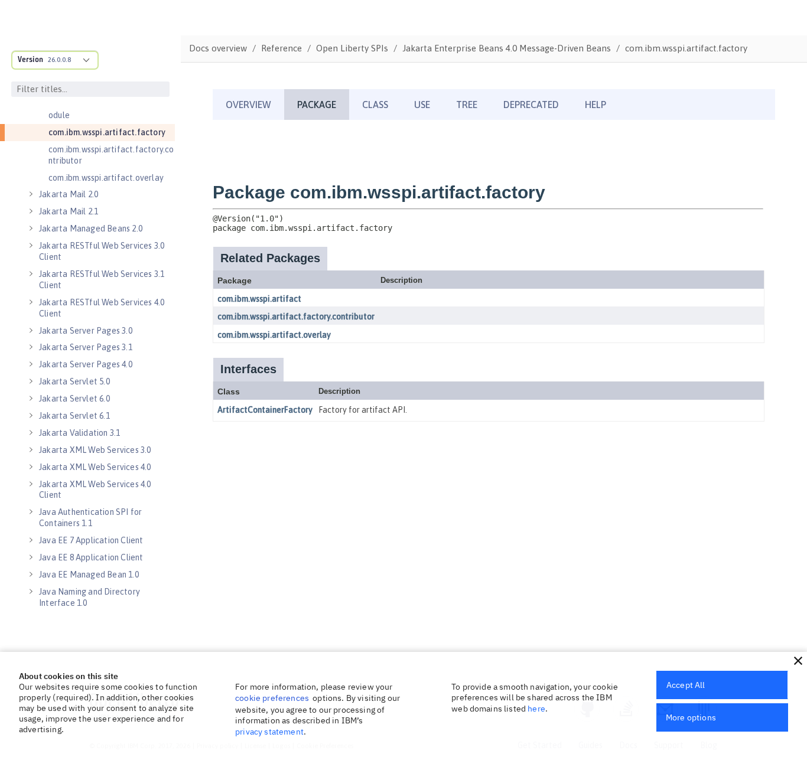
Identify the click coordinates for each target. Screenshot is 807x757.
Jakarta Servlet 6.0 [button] (74, 398)
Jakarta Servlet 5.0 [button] (74, 381)
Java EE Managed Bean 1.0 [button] (89, 574)
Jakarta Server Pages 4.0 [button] (85, 364)
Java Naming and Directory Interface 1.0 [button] (89, 597)
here (536, 708)
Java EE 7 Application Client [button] (91, 540)
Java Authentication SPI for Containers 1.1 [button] (90, 517)
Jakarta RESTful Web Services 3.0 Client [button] (101, 251)
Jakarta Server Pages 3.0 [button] (85, 330)
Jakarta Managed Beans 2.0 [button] (90, 228)
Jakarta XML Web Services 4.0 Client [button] (95, 489)
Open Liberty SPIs (352, 48)
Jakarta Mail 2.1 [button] (68, 211)
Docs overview (218, 48)
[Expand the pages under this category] (30, 194)
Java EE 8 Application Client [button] (91, 557)
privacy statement (269, 731)
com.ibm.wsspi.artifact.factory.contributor (111, 155)
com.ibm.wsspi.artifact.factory (106, 132)
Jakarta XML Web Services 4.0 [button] (95, 467)
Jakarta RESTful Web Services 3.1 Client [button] (101, 279)
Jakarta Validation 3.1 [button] (79, 433)
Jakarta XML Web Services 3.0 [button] (95, 450)
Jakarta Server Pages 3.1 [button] (85, 347)
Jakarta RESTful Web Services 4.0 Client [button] (101, 308)
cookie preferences (272, 698)
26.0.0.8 (59, 59)
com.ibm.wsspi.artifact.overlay (106, 177)
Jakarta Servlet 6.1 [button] (74, 415)
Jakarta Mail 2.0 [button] (68, 194)
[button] (798, 661)
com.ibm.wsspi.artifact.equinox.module (110, 109)
